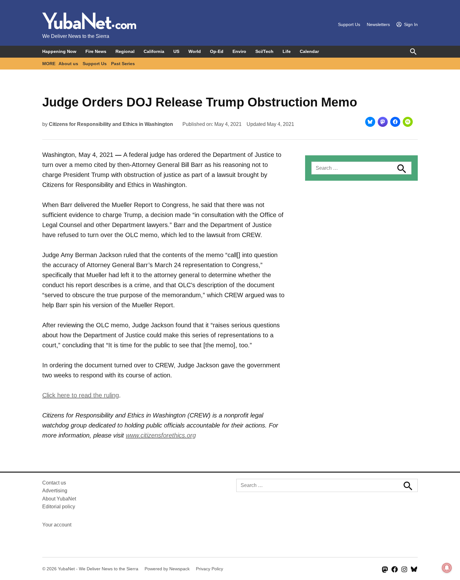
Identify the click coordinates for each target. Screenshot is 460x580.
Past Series (123, 63)
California (154, 51)
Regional (125, 51)
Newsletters (378, 24)
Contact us (54, 482)
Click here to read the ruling (80, 395)
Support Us (349, 24)
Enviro (239, 51)
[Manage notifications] (447, 568)
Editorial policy (58, 506)
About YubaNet (59, 498)
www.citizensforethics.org (161, 435)
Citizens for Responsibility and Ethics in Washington (111, 124)
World (194, 51)
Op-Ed (216, 51)
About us (68, 63)
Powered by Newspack (167, 568)
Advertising (54, 490)
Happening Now (59, 51)
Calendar (309, 51)
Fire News (95, 51)
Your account (56, 524)
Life (287, 51)
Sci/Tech (264, 51)
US (176, 51)
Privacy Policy (209, 568)
